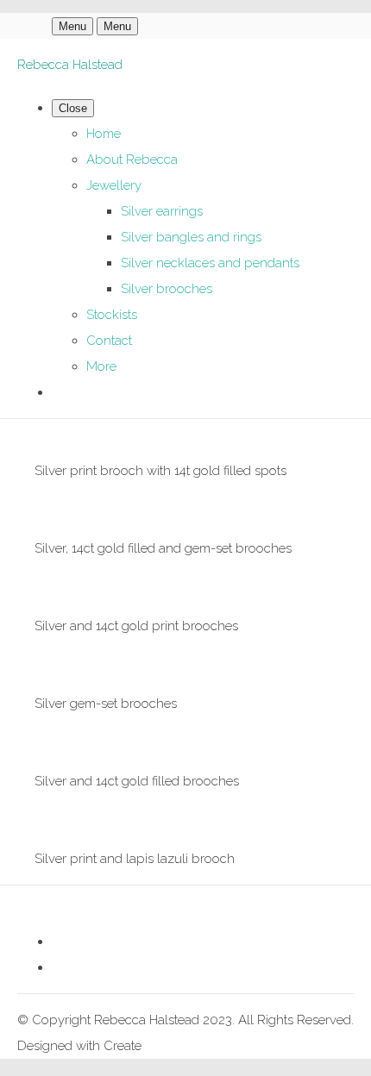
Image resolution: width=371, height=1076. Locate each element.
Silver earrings (162, 211)
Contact (109, 340)
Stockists (111, 314)
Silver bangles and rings (191, 237)
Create (122, 1046)
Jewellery (113, 185)
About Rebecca (132, 159)
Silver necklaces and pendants (210, 263)
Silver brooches (166, 289)
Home (103, 133)
